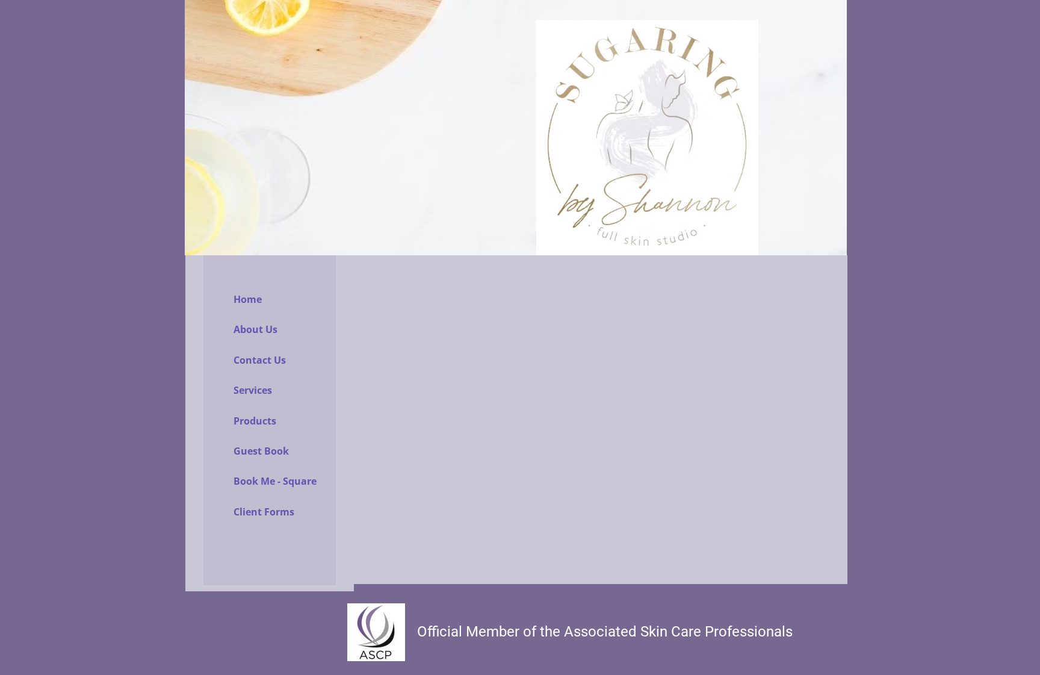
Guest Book (261, 451)
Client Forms (264, 511)
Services (253, 390)
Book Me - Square (275, 481)
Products (255, 421)
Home (248, 299)
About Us (255, 329)
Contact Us (260, 360)
